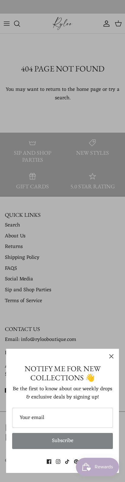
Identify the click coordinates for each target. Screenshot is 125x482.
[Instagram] (58, 461)
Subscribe (62, 440)
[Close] (111, 356)
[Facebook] (49, 461)
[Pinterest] (76, 461)
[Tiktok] (67, 461)
